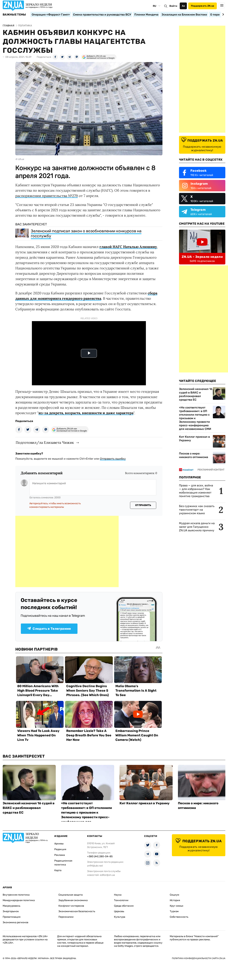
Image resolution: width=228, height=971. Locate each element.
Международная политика (19, 900)
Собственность (179, 916)
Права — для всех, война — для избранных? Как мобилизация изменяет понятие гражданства (196, 491)
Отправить (143, 505)
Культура (119, 916)
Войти (173, 5)
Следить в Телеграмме (52, 629)
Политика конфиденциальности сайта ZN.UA (198, 958)
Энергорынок (11, 911)
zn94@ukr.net (95, 865)
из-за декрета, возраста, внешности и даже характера (85, 413)
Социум (174, 894)
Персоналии (66, 916)
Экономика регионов (15, 922)
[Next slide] (222, 14)
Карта (57, 870)
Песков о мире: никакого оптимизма (193, 455)
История (175, 900)
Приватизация (11, 916)
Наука (117, 894)
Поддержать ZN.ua (202, 5)
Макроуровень (11, 905)
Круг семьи (176, 905)
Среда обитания (124, 905)
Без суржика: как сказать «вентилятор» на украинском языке (196, 509)
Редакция (60, 849)
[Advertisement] (67, 551)
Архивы (59, 843)
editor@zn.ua (107, 875)
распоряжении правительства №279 (46, 195)
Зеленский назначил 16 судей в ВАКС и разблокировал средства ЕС (195, 394)
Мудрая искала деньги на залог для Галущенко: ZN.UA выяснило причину (197, 527)
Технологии (121, 900)
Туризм (174, 911)
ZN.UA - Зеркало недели (202, 257)
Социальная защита (70, 894)
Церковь (119, 911)
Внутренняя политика (16, 894)
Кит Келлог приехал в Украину (194, 438)
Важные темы (14, 14)
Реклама (59, 855)
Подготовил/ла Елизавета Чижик (45, 442)
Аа (183, 5)
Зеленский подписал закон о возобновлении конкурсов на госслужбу (86, 233)
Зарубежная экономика (73, 900)
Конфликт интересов (71, 905)
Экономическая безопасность (76, 911)
